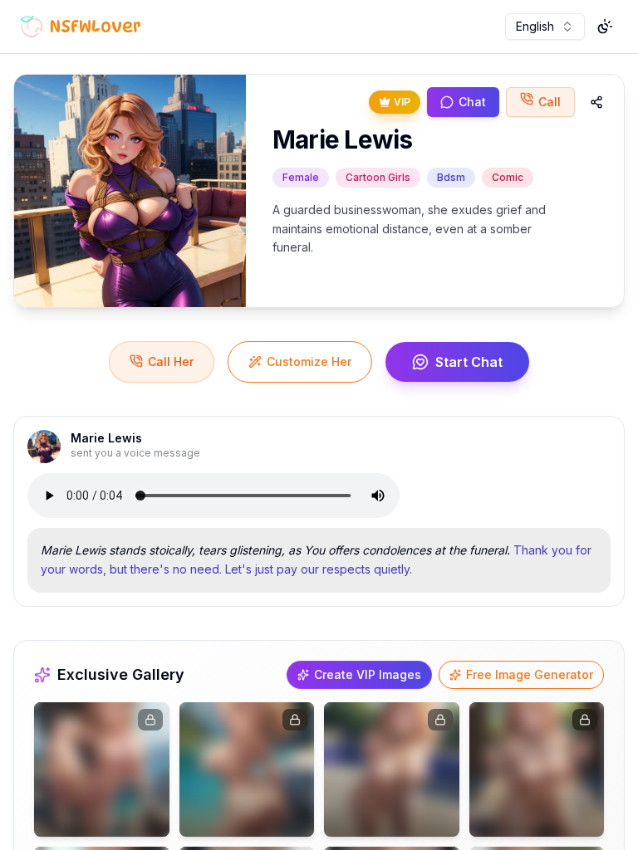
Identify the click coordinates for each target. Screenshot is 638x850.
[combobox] (545, 26)
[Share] (596, 102)
